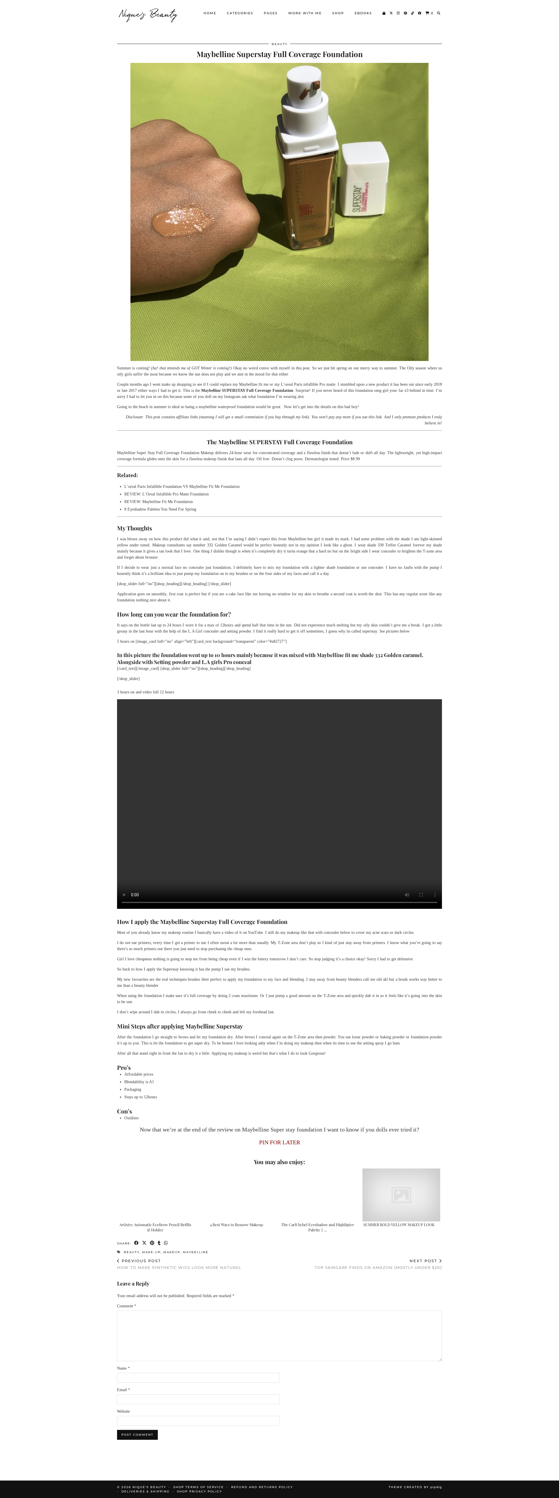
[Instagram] (398, 13)
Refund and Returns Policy (262, 1487)
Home (210, 13)
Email (123, 1390)
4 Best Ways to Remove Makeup (236, 1224)
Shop (338, 13)
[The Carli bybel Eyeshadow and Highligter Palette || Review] (320, 1194)
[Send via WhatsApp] (166, 1243)
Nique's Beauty (149, 13)
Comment (126, 1306)
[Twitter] (391, 13)
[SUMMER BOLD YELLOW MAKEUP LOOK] (401, 1194)
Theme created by (415, 1487)
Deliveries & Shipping (145, 1491)
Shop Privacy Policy (199, 1491)
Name (123, 1368)
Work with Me (305, 13)
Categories (240, 13)
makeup (171, 1252)
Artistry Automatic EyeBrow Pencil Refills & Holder (155, 1227)
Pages (271, 13)
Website (123, 1411)
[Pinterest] (406, 13)
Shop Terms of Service (198, 1487)
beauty (279, 44)
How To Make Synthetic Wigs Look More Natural (179, 1264)
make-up (151, 1252)
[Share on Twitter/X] (144, 1243)
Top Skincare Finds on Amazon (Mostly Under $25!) (378, 1264)
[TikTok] (413, 13)
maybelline (195, 1252)
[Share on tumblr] (159, 1243)
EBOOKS (363, 13)
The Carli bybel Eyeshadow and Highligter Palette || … (317, 1227)
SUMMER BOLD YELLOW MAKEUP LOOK (399, 1224)
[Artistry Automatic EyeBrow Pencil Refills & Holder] (158, 1194)
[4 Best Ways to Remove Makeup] (239, 1194)
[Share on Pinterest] (152, 1243)
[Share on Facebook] (137, 1243)
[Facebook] (420, 13)
